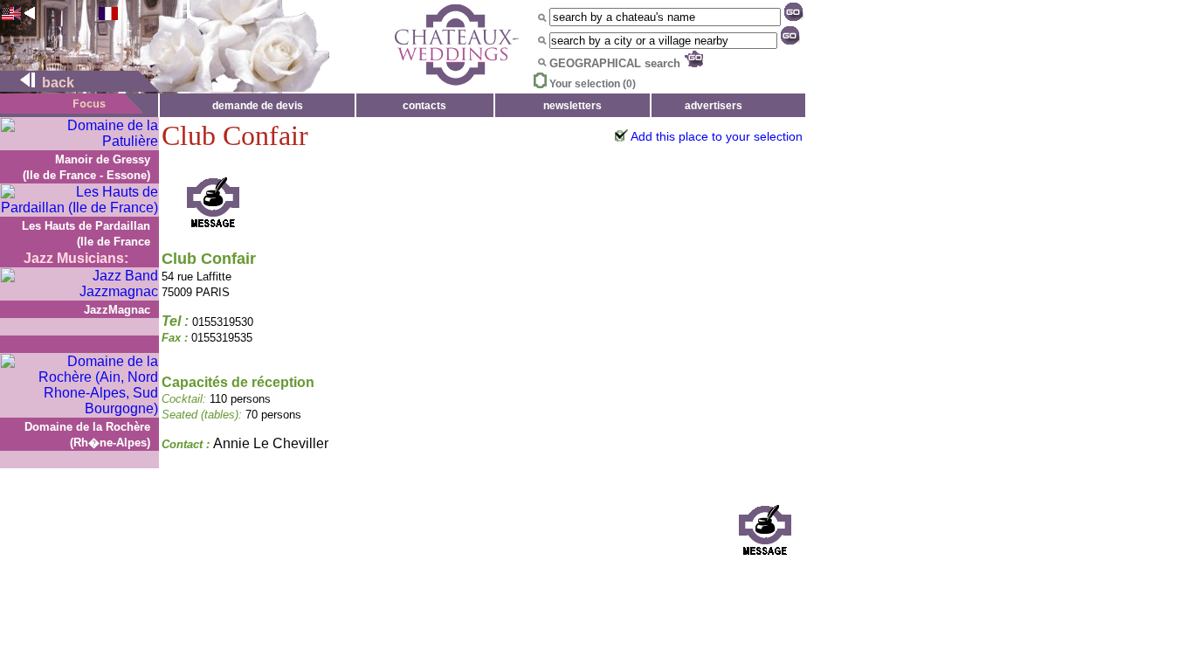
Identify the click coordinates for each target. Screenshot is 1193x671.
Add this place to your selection (717, 136)
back (56, 82)
